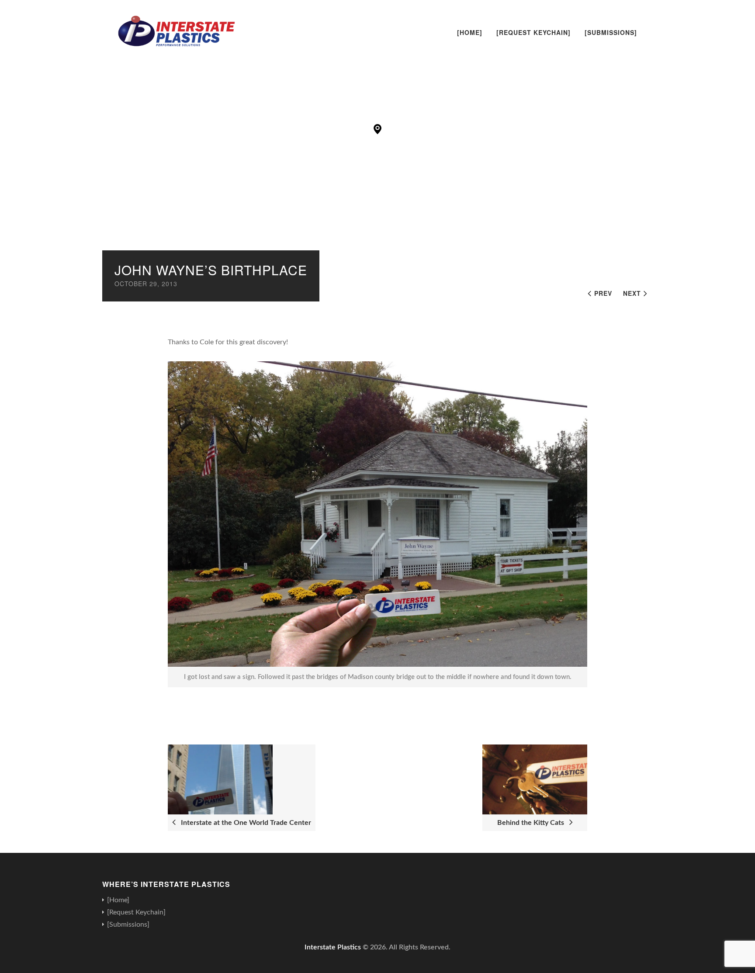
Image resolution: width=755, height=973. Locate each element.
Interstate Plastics (333, 947)
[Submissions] (611, 32)
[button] (377, 129)
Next (632, 293)
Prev (603, 293)
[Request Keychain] (533, 32)
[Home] (469, 32)
